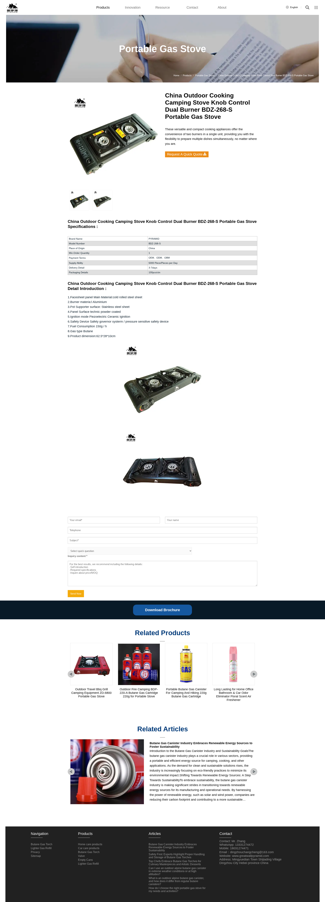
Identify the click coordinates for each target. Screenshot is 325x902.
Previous (71, 674)
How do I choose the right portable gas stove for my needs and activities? (177, 890)
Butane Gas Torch (41, 844)
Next (253, 674)
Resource (162, 7)
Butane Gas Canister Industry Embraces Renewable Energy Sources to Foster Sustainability (201, 744)
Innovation (132, 7)
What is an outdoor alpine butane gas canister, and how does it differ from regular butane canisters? (176, 881)
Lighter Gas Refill (41, 848)
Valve (81, 856)
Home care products (90, 844)
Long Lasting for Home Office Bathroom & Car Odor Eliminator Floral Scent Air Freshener (233, 695)
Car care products (88, 848)
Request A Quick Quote (184, 154)
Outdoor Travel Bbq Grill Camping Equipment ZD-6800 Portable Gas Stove (91, 693)
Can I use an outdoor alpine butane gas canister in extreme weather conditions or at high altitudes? (177, 871)
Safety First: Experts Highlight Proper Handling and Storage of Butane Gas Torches (177, 856)
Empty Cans (85, 859)
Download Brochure (162, 610)
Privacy (35, 852)
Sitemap (36, 856)
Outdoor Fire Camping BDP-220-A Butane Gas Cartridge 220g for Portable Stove (139, 693)
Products (103, 7)
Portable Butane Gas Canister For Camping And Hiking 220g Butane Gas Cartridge (186, 693)
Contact (192, 7)
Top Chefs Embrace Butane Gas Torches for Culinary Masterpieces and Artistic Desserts (175, 863)
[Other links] (316, 7)
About (222, 7)
